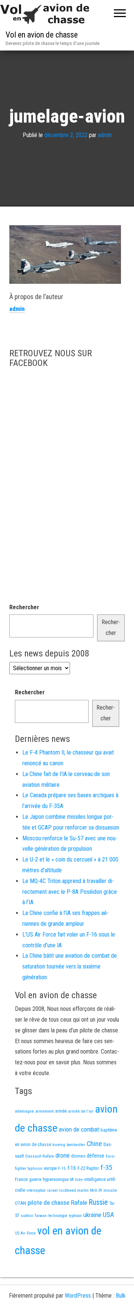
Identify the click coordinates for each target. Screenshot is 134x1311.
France (21, 1179)
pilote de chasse (48, 1202)
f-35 (106, 1167)
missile (110, 1190)
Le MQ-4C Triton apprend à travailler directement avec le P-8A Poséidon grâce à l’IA (69, 891)
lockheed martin (74, 1190)
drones (78, 1156)
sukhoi (27, 1215)
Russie (98, 1202)
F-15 (62, 1168)
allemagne (24, 1111)
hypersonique (55, 1179)
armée (61, 1111)
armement (44, 1111)
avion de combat (79, 1129)
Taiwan (41, 1215)
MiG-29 (96, 1190)
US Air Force (25, 1233)
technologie (57, 1215)
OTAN (20, 1203)
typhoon (75, 1215)
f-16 (71, 1168)
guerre (35, 1179)
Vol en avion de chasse (42, 34)
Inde (79, 1179)
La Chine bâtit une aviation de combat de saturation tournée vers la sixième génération (69, 966)
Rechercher (24, 607)
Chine (94, 1144)
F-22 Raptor (88, 1168)
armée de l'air (80, 1111)
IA (71, 1179)
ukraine (92, 1214)
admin (105, 135)
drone (62, 1155)
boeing (58, 1144)
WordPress (78, 1295)
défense (95, 1156)
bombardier (76, 1144)
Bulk (120, 1295)
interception (36, 1190)
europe (50, 1168)
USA (108, 1215)
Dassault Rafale (39, 1156)
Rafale (79, 1202)
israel (52, 1190)
